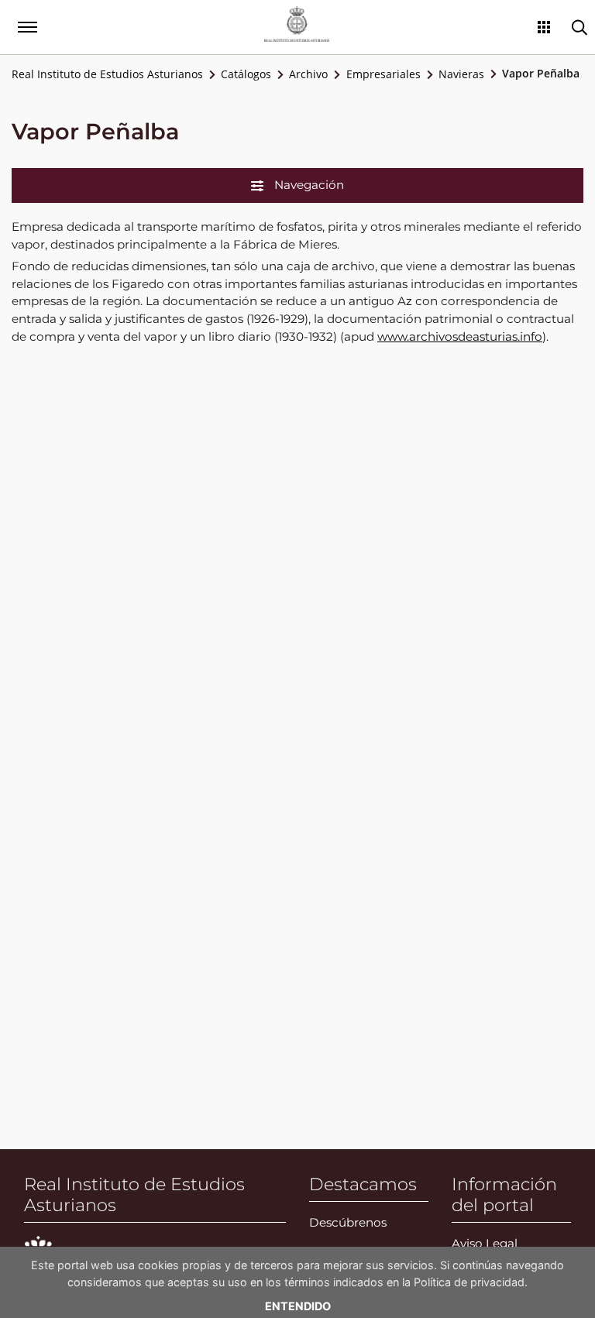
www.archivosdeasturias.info (459, 336)
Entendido (298, 1306)
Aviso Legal (485, 1243)
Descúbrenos (348, 1222)
